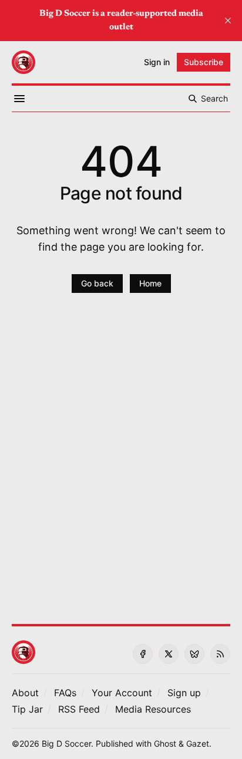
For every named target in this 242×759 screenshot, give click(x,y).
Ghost (165, 743)
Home (150, 283)
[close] (228, 20)
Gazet (197, 743)
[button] (122, 693)
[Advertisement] (121, 465)
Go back (97, 283)
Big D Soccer (66, 743)
